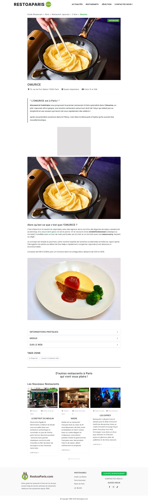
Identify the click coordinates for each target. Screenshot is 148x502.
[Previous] (24, 48)
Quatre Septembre (71, 89)
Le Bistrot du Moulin (42, 418)
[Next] (123, 48)
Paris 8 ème (65, 412)
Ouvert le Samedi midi (50, 358)
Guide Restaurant (34, 14)
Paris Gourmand (79, 480)
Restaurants (92, 4)
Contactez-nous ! (124, 4)
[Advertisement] (74, 141)
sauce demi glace (49, 232)
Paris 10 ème (99, 411)
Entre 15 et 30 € (47, 412)
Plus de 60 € (113, 411)
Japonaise (113, 20)
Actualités (77, 4)
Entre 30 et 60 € (78, 412)
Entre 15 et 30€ (91, 89)
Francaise (52, 390)
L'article (34, 452)
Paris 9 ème (33, 412)
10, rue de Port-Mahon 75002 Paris (44, 89)
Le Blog (78, 488)
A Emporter (33, 358)
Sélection (106, 4)
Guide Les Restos (80, 477)
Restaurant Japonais (61, 14)
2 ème (74, 14)
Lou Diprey (105, 415)
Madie (74, 418)
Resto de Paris (79, 484)
